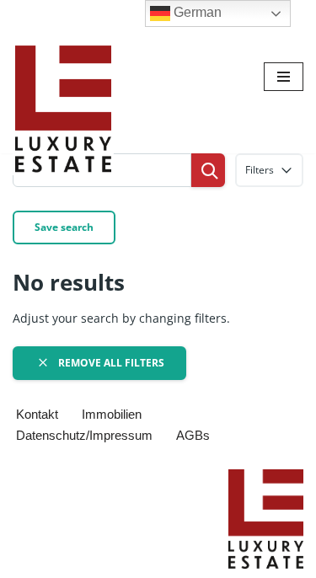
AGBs (193, 435)
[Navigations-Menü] (283, 76)
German (196, 12)
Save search (64, 227)
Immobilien (112, 414)
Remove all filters (110, 363)
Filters (259, 170)
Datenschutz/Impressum (84, 435)
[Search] (208, 170)
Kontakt (37, 414)
